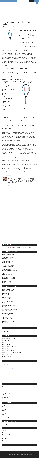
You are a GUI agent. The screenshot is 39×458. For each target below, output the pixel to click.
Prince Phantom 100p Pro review (8, 263)
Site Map (30, 454)
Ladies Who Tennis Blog (6, 434)
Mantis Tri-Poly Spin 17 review (7, 313)
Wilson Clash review (6, 262)
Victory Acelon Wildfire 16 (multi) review (9, 309)
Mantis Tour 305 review (6, 281)
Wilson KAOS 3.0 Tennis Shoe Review (9, 350)
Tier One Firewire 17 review (7, 298)
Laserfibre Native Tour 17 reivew (8, 302)
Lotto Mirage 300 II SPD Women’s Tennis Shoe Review (12, 344)
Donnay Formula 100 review (7, 274)
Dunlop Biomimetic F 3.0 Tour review (8, 278)
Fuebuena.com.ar (5, 432)
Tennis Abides (4, 438)
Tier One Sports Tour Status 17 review (9, 324)
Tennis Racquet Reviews (25, 454)
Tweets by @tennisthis (6, 424)
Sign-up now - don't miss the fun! (10, 1)
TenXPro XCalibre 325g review (7, 259)
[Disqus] (19, 203)
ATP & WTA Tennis (5, 430)
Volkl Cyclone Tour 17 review (7, 318)
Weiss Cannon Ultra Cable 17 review (8, 305)
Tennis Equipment (9, 185)
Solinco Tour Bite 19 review (7, 317)
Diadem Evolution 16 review (7, 293)
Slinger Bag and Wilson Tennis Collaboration (10, 340)
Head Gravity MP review (6, 258)
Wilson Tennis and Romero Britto (8, 342)
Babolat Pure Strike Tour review (8, 271)
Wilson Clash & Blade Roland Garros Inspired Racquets (12, 346)
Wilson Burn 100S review (6, 269)
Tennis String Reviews (16, 454)
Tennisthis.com (19, 6)
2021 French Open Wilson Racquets (8, 338)
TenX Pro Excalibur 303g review (8, 266)
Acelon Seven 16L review (6, 314)
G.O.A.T (9, 176)
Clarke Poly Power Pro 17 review (8, 320)
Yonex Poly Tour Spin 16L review (8, 296)
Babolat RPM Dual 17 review (7, 312)
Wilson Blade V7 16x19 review (7, 257)
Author (4, 175)
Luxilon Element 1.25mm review (8, 294)
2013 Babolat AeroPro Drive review (8, 277)
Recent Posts (8, 175)
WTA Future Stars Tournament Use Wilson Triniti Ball (11, 352)
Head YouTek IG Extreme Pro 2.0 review (9, 280)
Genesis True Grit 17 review (7, 308)
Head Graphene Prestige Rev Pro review (9, 270)
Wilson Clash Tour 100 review (7, 261)
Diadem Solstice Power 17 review (8, 306)
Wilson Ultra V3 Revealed (6, 348)
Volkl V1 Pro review (5, 273)
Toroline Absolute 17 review (7, 292)
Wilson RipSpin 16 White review (8, 310)
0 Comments (13, 26)
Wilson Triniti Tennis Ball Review (8, 354)
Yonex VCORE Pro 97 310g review (8, 265)
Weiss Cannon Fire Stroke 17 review (8, 304)
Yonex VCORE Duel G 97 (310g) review (9, 267)
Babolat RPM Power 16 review (7, 290)
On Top (3, 436)
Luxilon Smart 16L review (6, 297)
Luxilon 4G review (5, 322)
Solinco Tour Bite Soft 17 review (8, 316)
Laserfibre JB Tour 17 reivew (7, 300)
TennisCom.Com (5, 440)
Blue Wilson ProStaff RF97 (7, 356)
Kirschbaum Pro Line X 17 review (8, 321)
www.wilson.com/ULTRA (6, 159)
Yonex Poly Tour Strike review (7, 301)
